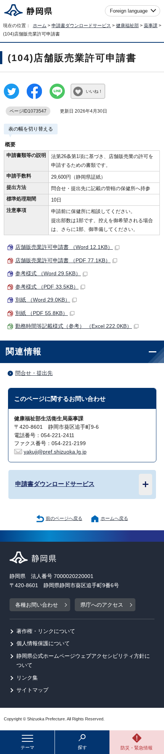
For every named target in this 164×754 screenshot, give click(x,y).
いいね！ (94, 91)
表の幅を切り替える (30, 129)
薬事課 (151, 25)
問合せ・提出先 (34, 373)
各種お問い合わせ (36, 605)
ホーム (40, 25)
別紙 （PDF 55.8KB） (41, 313)
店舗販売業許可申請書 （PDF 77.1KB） (63, 260)
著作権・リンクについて (45, 631)
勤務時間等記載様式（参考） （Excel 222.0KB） (73, 326)
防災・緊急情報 (137, 748)
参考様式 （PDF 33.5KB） (47, 287)
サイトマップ (32, 690)
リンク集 (27, 678)
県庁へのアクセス (101, 605)
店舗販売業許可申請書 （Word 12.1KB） (64, 247)
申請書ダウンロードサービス (81, 25)
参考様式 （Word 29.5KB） (48, 273)
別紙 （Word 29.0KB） (42, 300)
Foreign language (129, 11)
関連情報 (24, 351)
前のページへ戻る (64, 518)
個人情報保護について (43, 643)
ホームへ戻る (114, 518)
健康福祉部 (127, 25)
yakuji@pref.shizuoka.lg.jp (55, 452)
